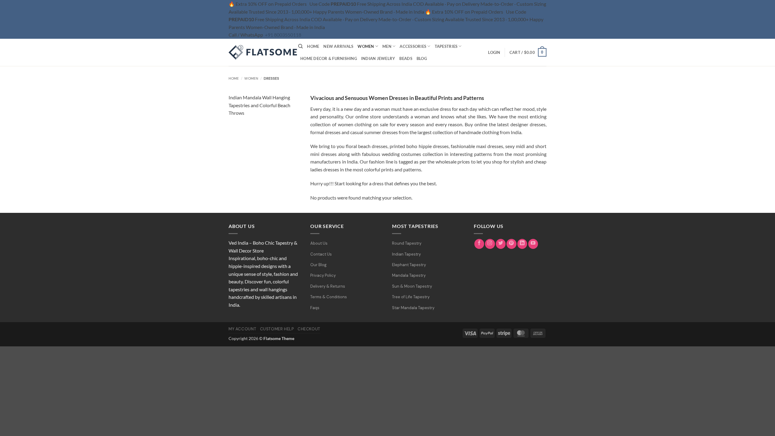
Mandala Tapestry (409, 275)
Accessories (413, 46)
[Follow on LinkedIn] (522, 244)
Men (386, 46)
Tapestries (446, 46)
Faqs (314, 307)
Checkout (309, 329)
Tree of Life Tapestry (411, 296)
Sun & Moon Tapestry (412, 286)
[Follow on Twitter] (501, 244)
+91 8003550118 (283, 35)
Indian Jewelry (378, 58)
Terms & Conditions (328, 296)
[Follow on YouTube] (533, 244)
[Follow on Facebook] (479, 244)
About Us (319, 243)
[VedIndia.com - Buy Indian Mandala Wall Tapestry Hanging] (259, 52)
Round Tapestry (406, 243)
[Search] (300, 46)
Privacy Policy (323, 275)
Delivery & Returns (327, 286)
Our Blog (318, 264)
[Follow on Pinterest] (511, 244)
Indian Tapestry (406, 254)
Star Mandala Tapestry (413, 307)
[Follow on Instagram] (490, 244)
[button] (494, 52)
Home (313, 46)
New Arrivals (338, 46)
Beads (405, 58)
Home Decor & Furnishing (328, 58)
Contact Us (321, 254)
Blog (422, 58)
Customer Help (277, 329)
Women (366, 46)
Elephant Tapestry (409, 264)
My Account (242, 329)
